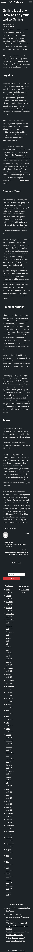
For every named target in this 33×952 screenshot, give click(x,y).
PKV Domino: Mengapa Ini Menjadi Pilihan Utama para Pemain (17, 926)
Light (3, 2)
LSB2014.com (15, 2)
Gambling (13, 528)
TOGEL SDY (16, 563)
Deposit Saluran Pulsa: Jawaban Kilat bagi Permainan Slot (17, 917)
